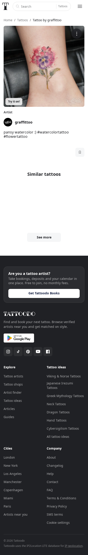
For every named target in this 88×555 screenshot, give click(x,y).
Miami (8, 498)
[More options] (77, 34)
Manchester (13, 482)
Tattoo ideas (13, 400)
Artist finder (13, 392)
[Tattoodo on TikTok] (18, 351)
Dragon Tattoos (58, 412)
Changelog (55, 465)
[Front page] (5, 6)
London (9, 457)
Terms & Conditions (61, 498)
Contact (52, 482)
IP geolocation (74, 546)
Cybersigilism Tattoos (63, 428)
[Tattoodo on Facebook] (47, 351)
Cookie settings (58, 522)
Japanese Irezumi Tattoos (60, 385)
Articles (9, 409)
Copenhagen (13, 490)
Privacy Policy (57, 506)
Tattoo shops (13, 384)
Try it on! (14, 101)
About (51, 457)
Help (50, 474)
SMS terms (55, 514)
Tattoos (62, 6)
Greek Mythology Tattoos (65, 396)
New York (11, 465)
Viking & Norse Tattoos (64, 376)
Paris (7, 506)
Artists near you (16, 514)
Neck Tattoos (56, 404)
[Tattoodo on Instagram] (8, 351)
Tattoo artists (13, 376)
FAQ (50, 490)
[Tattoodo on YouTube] (37, 351)
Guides (9, 417)
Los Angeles (13, 474)
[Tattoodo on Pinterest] (27, 351)
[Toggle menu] (79, 6)
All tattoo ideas (58, 436)
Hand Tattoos (57, 420)
